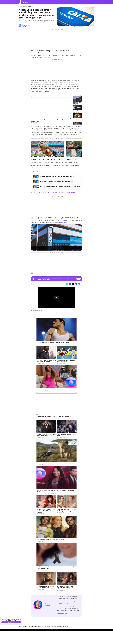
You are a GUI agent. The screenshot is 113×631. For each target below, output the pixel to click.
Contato (54, 626)
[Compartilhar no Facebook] (70, 284)
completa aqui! (62, 222)
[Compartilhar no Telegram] (79, 284)
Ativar (78, 278)
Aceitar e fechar (11, 622)
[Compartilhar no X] (73, 284)
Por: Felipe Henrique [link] (26, 24)
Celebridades (72, 2)
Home (56, 2)
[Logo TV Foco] (23, 2)
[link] (37, 604)
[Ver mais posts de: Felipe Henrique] (20, 25)
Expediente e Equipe (36, 626)
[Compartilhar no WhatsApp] (67, 284)
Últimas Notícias (63, 2)
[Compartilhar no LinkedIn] (76, 284)
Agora (78, 2)
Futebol (84, 2)
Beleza (89, 2)
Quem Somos (26, 626)
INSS (93, 2)
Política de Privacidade (62, 626)
